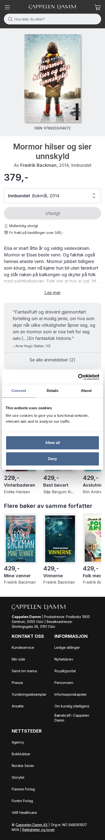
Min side (18, 659)
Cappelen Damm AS (32, 825)
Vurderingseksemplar (29, 694)
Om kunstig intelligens (71, 706)
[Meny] (7, 7)
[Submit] (9, 19)
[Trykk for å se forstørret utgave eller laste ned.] (52, 78)
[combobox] (52, 19)
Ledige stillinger (67, 647)
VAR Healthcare (24, 812)
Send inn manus (24, 671)
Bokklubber (21, 754)
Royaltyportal (65, 671)
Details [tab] (53, 390)
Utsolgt (52, 213)
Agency (18, 742)
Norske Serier (23, 766)
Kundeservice (23, 647)
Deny (52, 459)
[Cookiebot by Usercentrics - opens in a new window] (78, 377)
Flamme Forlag (23, 789)
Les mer (52, 292)
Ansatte (18, 706)
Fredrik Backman (38, 165)
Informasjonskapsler (70, 694)
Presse (17, 683)
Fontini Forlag (22, 801)
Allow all (52, 443)
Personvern (63, 683)
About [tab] (86, 390)
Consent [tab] (18, 390)
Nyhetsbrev (63, 659)
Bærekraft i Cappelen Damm (71, 717)
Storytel (18, 777)
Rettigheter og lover (38, 830)
